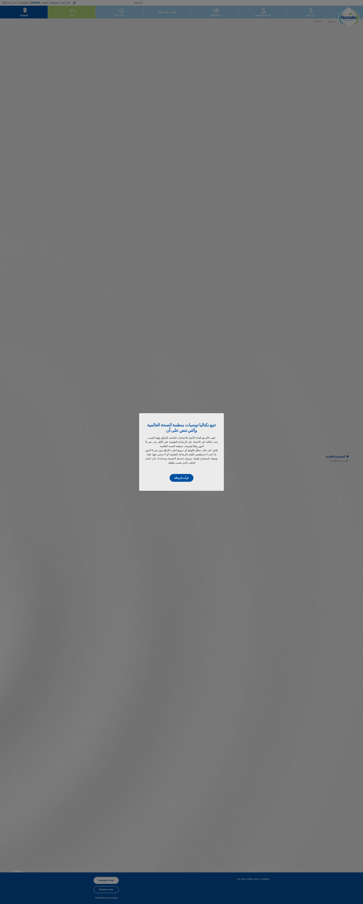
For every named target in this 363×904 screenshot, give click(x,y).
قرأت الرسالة (181, 478)
